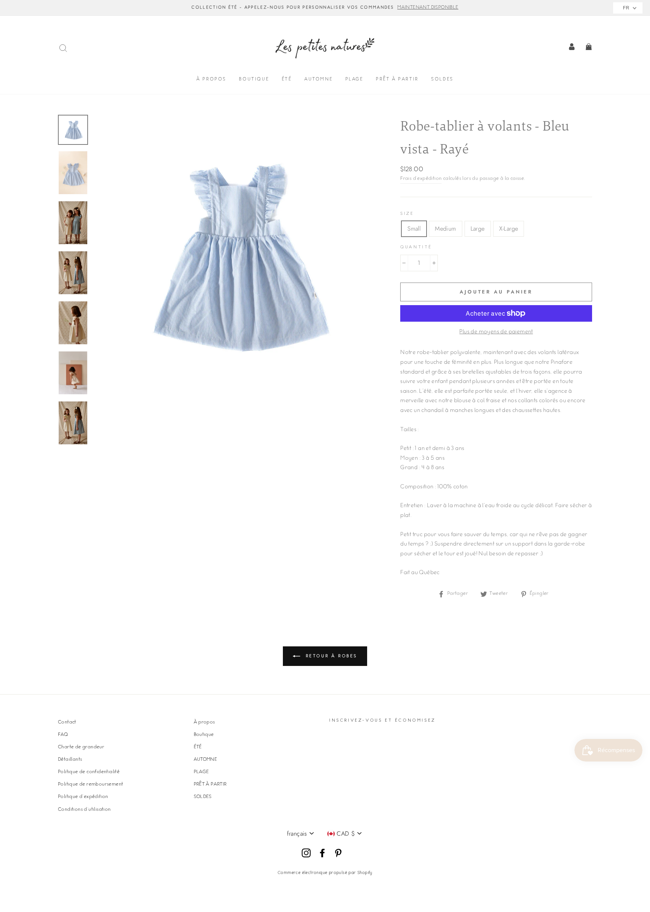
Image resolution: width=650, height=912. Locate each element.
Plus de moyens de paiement (496, 332)
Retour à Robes (330, 656)
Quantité (416, 247)
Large (478, 228)
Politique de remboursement (90, 784)
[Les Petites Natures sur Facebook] (322, 853)
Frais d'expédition (421, 178)
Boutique (254, 80)
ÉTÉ (287, 80)
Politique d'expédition (83, 797)
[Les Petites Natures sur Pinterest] (338, 853)
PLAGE (354, 80)
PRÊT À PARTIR (397, 80)
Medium (445, 228)
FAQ (63, 735)
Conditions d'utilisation (84, 809)
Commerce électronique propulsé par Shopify (325, 873)
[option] (325, 8)
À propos (211, 80)
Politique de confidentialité (89, 772)
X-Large (508, 228)
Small (414, 228)
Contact (67, 722)
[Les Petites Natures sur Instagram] (306, 853)
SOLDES (442, 80)
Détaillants (70, 759)
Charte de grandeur (81, 747)
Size (407, 214)
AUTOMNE (318, 80)
